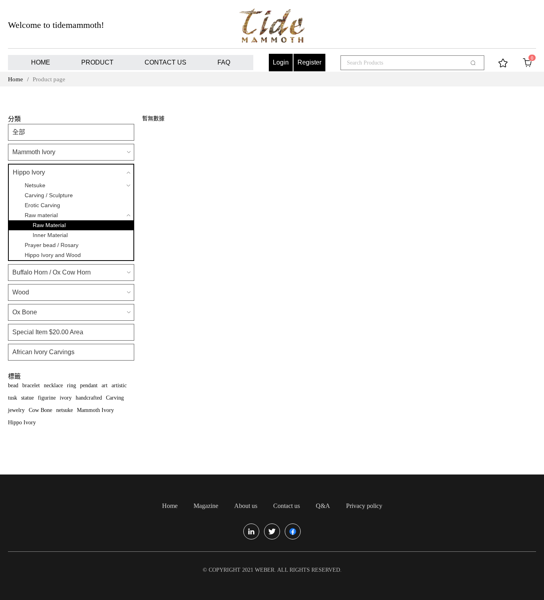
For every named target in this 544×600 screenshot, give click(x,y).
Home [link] (15, 79)
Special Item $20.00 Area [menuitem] (47, 332)
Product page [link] (49, 79)
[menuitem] (40, 62)
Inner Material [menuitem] (50, 235)
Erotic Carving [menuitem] (42, 205)
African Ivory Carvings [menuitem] (43, 352)
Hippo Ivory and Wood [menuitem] (53, 255)
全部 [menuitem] (18, 132)
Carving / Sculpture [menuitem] (49, 195)
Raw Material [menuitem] (49, 225)
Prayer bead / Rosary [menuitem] (51, 245)
